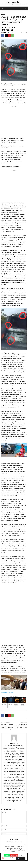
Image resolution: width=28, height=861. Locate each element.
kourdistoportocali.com (7, 692)
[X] (6, 35)
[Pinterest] (9, 35)
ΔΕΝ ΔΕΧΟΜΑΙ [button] (14, 855)
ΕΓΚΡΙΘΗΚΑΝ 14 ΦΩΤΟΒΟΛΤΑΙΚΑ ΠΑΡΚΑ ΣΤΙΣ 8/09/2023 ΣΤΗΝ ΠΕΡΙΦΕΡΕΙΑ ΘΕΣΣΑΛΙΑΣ (21, 727)
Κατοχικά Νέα (6, 32)
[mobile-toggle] (2, 8)
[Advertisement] (14, 121)
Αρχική (2, 12)
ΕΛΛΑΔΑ (7, 12)
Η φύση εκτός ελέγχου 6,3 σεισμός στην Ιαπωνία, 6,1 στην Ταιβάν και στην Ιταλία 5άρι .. (7, 727)
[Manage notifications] (3, 858)
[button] (26, 8)
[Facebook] (2, 35)
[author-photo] (14, 741)
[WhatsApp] (12, 35)
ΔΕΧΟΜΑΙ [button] (7, 855)
